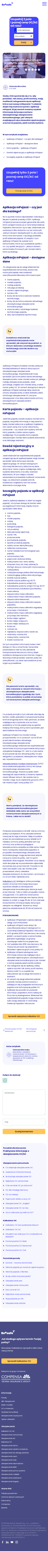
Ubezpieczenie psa (14, 1280)
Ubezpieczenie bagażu (10, 1481)
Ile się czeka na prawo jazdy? (18, 1276)
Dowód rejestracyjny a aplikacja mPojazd (24, 152)
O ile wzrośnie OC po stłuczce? (19, 1185)
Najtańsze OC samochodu (17, 1181)
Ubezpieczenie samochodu (12, 1435)
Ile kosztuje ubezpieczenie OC (18, 1176)
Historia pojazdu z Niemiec (17, 1271)
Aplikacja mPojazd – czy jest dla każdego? (25, 139)
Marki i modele (7, 1405)
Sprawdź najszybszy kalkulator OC (24, 1016)
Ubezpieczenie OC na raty (17, 1208)
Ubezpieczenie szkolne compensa (14, 1449)
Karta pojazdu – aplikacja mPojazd (22, 148)
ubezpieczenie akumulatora (12, 1463)
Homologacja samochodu (31, 1030)
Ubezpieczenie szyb (9, 1460)
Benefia (4, 1508)
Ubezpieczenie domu (9, 1445)
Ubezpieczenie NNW (9, 1467)
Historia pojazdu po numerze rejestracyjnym (25, 1267)
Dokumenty (5, 1500)
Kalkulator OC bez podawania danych (22, 1225)
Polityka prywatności (9, 1493)
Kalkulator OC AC (13, 1229)
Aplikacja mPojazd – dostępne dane (22, 143)
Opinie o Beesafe (8, 1419)
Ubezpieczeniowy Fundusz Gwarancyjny (20, 763)
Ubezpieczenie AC (8, 1438)
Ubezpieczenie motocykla (17, 1285)
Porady (4, 1398)
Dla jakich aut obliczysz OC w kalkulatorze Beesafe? (24, 1235)
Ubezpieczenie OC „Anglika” (18, 1203)
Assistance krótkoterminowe (18, 1172)
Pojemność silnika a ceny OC (18, 1199)
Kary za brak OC (13, 1289)
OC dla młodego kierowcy (17, 1190)
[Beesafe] (7, 4)
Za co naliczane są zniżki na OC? (20, 1212)
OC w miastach (7, 1408)
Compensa (5, 1504)
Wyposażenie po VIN (14, 1298)
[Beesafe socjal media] (2, 1542)
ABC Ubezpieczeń (8, 1401)
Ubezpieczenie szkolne (15, 1303)
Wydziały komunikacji (9, 1412)
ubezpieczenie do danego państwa (15, 1453)
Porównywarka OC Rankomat (19, 1245)
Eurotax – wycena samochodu (19, 1262)
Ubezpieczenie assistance (11, 1478)
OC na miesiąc (12, 1194)
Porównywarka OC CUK (16, 1250)
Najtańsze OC (6, 1442)
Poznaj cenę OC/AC (24, 191)
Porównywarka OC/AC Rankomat (13, 1030)
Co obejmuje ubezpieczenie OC (19, 1167)
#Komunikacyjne (10, 57)
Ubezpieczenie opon (9, 1456)
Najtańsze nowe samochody (18, 1294)
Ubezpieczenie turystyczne (11, 1416)
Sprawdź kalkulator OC (19, 1361)
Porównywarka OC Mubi (16, 1241)
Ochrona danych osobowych (12, 1497)
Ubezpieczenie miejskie (10, 1474)
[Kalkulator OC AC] (24, 31)
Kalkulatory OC (9, 881)
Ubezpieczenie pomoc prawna (13, 1471)
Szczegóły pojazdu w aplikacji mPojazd (23, 157)
